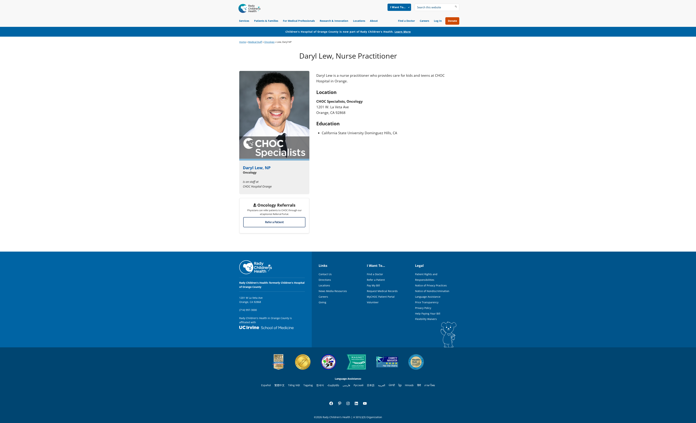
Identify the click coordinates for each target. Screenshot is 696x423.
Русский (358, 385)
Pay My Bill (373, 285)
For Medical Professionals (299, 20)
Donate (452, 20)
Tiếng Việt (294, 385)
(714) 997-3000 (248, 310)
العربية (381, 385)
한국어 (320, 385)
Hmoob (409, 385)
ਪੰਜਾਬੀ (392, 385)
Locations (359, 20)
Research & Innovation (334, 20)
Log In (438, 20)
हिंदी (419, 385)
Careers (424, 20)
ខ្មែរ (399, 385)
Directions (325, 280)
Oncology (269, 42)
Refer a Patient (274, 222)
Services (244, 20)
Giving (322, 302)
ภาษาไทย (429, 385)
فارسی (346, 385)
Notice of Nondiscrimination (432, 291)
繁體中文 (279, 385)
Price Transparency (426, 302)
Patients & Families (266, 20)
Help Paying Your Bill (427, 313)
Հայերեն (333, 385)
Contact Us (325, 274)
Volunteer (373, 302)
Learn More (403, 31)
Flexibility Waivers (426, 319)
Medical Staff (255, 42)
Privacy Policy (423, 308)
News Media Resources (333, 291)
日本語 (370, 385)
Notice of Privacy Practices (431, 285)
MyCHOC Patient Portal (381, 296)
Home (242, 42)
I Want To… (398, 7)
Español (266, 385)
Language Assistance (427, 296)
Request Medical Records (382, 291)
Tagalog (308, 385)
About (374, 20)
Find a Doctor (406, 20)
